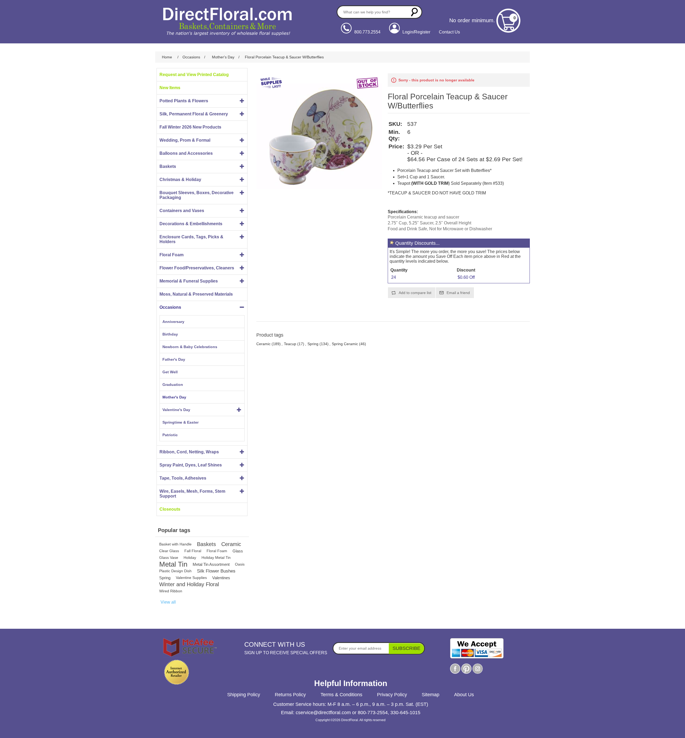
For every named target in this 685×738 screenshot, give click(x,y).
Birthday (170, 334)
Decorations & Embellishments (190, 223)
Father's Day (173, 359)
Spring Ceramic (345, 344)
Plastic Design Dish (175, 571)
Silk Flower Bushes (216, 571)
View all (168, 602)
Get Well (170, 372)
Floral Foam (171, 255)
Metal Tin (173, 564)
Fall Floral (192, 551)
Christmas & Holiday (180, 179)
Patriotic (170, 435)
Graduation (172, 384)
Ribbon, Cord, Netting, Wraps (189, 452)
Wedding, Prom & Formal (184, 140)
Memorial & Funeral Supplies (188, 281)
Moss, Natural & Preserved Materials (196, 294)
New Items (169, 87)
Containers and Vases (181, 210)
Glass (238, 551)
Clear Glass (169, 551)
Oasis (240, 564)
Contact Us (449, 32)
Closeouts (169, 509)
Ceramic (231, 544)
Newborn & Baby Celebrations (189, 347)
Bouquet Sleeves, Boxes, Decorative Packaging (196, 195)
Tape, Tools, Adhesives (182, 478)
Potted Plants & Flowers (183, 101)
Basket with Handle (175, 544)
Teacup (290, 344)
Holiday (190, 557)
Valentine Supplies (191, 577)
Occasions (170, 307)
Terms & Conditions (341, 694)
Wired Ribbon (170, 591)
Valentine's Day (176, 410)
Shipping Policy (243, 694)
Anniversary (173, 321)
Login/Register (416, 32)
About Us (464, 694)
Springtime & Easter (180, 422)
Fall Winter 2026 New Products (190, 127)
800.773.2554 (367, 32)
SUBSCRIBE (406, 648)
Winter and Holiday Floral (189, 584)
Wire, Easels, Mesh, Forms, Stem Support (192, 493)
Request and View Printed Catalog (194, 74)
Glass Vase (168, 557)
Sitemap (430, 694)
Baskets (167, 166)
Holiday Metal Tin (216, 557)
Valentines (221, 577)
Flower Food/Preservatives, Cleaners (196, 268)
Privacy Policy (392, 694)
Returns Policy (290, 694)
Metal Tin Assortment (211, 564)
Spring (164, 577)
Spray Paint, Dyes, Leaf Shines (190, 465)
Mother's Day (174, 397)
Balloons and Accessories (186, 153)
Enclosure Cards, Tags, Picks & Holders (191, 239)
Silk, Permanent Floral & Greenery (193, 114)
